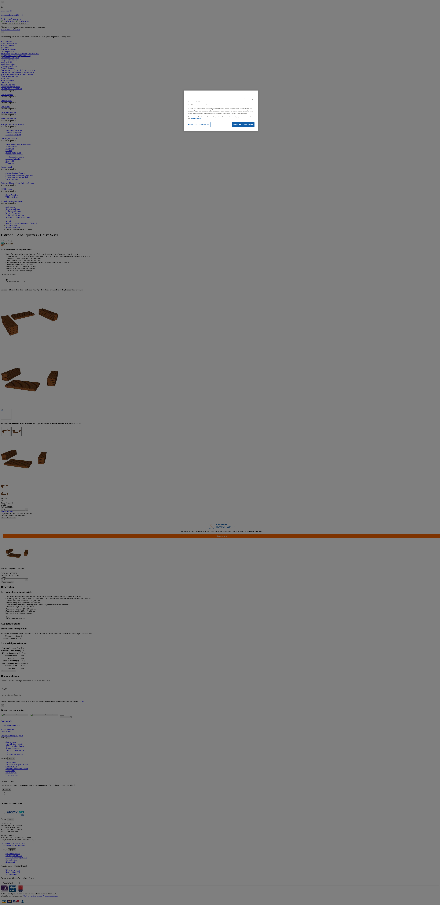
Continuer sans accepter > (249, 99)
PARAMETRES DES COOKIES (198, 125)
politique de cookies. (196, 118)
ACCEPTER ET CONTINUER (243, 125)
